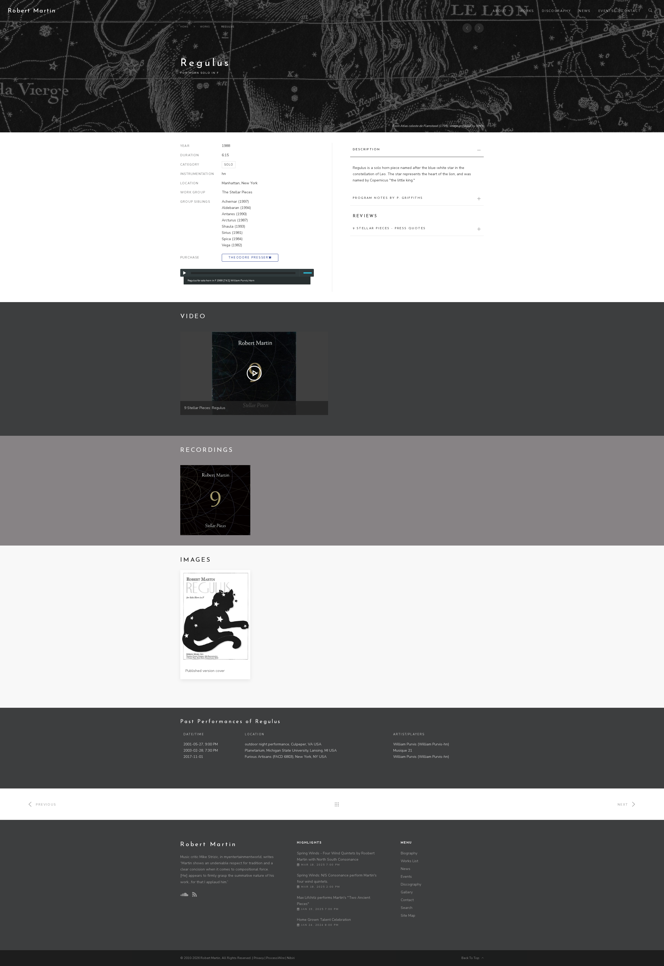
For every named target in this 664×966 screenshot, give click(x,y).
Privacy (259, 958)
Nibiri (291, 958)
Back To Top (471, 958)
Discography (556, 11)
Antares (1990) (234, 214)
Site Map (408, 915)
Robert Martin (32, 11)
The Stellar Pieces (237, 192)
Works (526, 11)
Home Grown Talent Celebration (324, 919)
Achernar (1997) (235, 201)
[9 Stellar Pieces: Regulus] (254, 373)
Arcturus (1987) (235, 220)
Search (406, 907)
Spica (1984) (232, 238)
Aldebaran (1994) (236, 207)
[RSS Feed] (194, 895)
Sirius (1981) (232, 232)
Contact (631, 11)
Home (184, 26)
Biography (409, 853)
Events (606, 11)
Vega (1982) (232, 245)
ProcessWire (275, 958)
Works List (409, 861)
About (500, 11)
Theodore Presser (248, 258)
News (585, 11)
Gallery (407, 892)
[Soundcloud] (184, 894)
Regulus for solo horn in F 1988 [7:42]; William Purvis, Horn (221, 280)
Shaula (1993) (233, 226)
